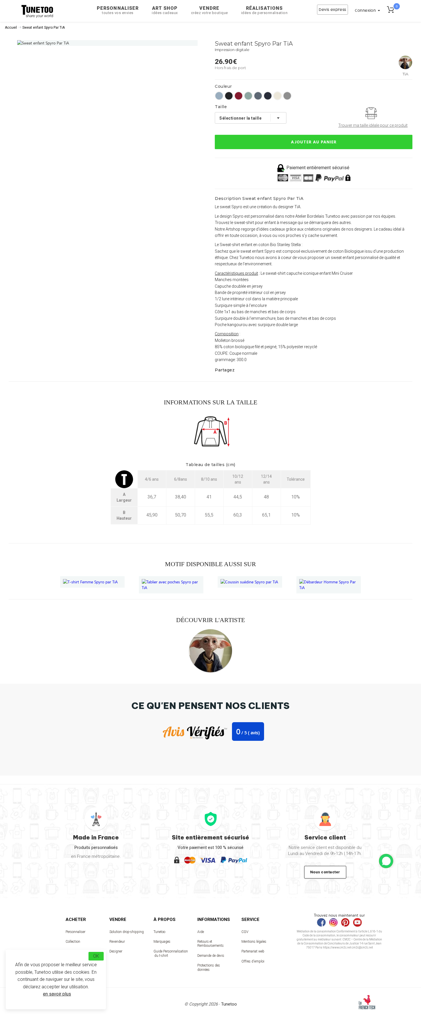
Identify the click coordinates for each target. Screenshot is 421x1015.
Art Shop (165, 10)
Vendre (209, 10)
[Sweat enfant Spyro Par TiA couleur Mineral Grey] (258, 95)
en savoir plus (57, 994)
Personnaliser (118, 10)
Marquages (162, 942)
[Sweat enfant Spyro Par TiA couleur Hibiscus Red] (238, 95)
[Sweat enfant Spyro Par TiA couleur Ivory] (277, 95)
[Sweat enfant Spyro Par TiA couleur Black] (229, 95)
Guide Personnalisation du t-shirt (171, 953)
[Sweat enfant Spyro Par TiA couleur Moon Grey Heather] (287, 95)
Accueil (11, 28)
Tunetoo (159, 932)
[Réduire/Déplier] (386, 861)
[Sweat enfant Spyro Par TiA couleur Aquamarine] (219, 95)
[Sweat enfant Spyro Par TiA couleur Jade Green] (248, 95)
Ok (96, 956)
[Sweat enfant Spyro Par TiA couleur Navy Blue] (267, 95)
